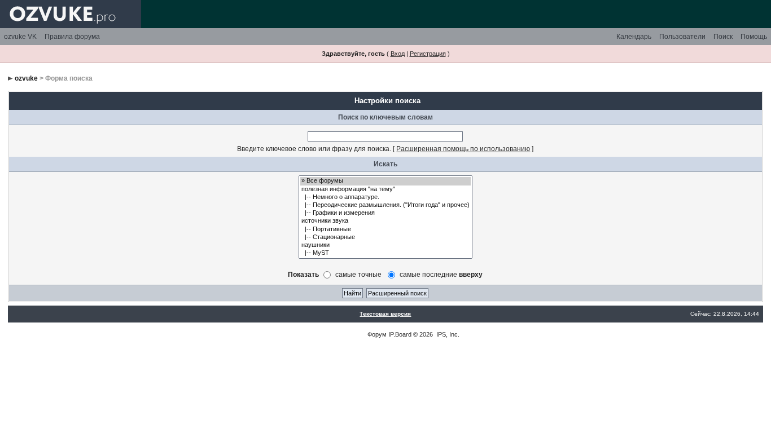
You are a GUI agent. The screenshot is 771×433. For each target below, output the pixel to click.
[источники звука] (385, 221)
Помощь (754, 37)
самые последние (441, 274)
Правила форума (72, 37)
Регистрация (428, 53)
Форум (377, 334)
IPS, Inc (447, 334)
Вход (398, 53)
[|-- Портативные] (385, 229)
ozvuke (26, 78)
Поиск (723, 37)
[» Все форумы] (385, 181)
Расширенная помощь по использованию (463, 149)
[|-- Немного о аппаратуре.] (385, 197)
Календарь (633, 37)
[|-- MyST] (385, 253)
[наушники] (385, 245)
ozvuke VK (20, 37)
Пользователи (682, 37)
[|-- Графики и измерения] (385, 213)
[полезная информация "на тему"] (385, 189)
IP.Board (399, 334)
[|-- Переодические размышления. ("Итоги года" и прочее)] (385, 205)
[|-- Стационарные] (385, 237)
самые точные (358, 274)
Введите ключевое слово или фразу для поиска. (314, 149)
